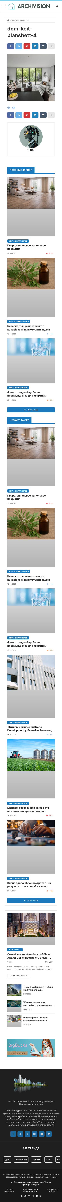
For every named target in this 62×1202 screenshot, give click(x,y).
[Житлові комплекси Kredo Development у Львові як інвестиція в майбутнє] (31, 686)
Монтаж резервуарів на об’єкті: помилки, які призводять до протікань (28, 809)
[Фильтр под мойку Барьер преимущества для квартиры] (31, 360)
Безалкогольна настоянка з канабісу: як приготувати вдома (28, 327)
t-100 (31, 150)
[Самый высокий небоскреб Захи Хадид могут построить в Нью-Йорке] (31, 929)
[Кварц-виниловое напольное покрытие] (31, 206)
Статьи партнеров (18, 241)
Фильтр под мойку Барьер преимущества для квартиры (26, 394)
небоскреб (21, 1159)
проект (36, 1159)
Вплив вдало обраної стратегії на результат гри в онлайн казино (29, 884)
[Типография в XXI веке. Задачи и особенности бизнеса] (14, 1021)
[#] (22, 1196)
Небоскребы (15, 950)
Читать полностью (18, 976)
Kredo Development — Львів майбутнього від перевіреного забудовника (38, 988)
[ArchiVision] (29, 6)
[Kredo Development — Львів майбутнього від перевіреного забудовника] (14, 990)
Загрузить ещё (31, 410)
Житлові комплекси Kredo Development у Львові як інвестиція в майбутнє (30, 728)
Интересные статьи (19, 322)
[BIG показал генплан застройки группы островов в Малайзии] (14, 1006)
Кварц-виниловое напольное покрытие (26, 247)
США (48, 1159)
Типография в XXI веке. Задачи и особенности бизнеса (35, 1019)
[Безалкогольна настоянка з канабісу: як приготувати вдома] (31, 287)
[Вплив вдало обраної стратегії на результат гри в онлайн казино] (31, 847)
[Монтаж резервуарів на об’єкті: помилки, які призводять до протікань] (31, 768)
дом (7, 1159)
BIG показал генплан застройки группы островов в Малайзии (38, 1004)
